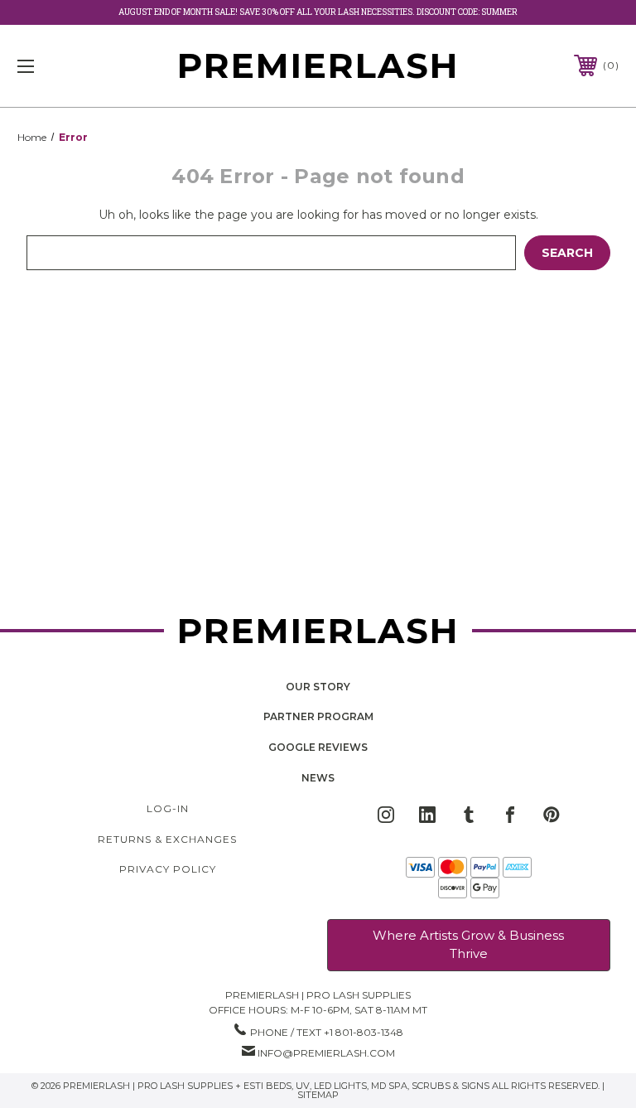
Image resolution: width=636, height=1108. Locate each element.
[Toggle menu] (77, 66)
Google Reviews (318, 747)
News (318, 778)
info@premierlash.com (326, 1053)
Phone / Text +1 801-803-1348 (326, 1032)
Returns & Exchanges (167, 839)
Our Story (318, 686)
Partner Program (318, 716)
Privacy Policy (167, 869)
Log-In (168, 808)
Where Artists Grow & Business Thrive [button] (468, 944)
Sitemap (318, 1095)
